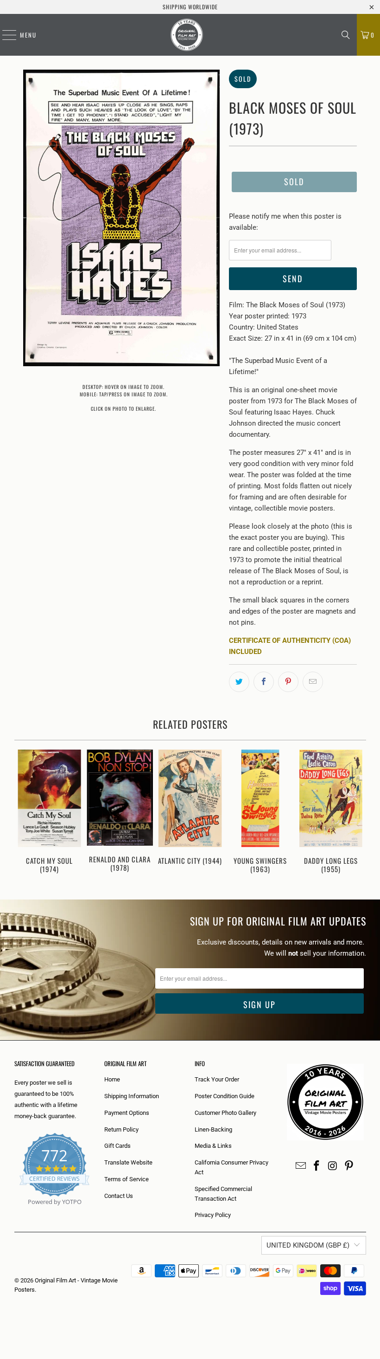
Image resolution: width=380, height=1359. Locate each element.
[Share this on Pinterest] (288, 682)
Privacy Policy (213, 1214)
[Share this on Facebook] (263, 682)
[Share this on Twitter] (239, 682)
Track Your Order (217, 1079)
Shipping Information (131, 1096)
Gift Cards (117, 1145)
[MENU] (4, 35)
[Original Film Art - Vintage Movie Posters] (187, 35)
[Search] (346, 35)
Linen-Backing (213, 1129)
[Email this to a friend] (313, 682)
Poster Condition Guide (224, 1096)
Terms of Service (126, 1179)
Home (112, 1079)
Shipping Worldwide (190, 7)
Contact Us (118, 1195)
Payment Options (126, 1112)
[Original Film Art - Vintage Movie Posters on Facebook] (317, 1166)
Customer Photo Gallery (225, 1112)
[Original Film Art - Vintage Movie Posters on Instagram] (333, 1166)
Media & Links (213, 1145)
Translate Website (128, 1162)
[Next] (358, 815)
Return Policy (121, 1129)
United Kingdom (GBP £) (307, 1245)
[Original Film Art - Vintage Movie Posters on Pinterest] (349, 1166)
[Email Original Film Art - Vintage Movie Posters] (301, 1166)
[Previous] (23, 815)
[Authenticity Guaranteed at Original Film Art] (15, 1212)
